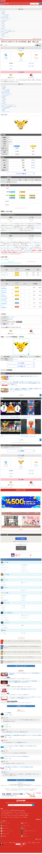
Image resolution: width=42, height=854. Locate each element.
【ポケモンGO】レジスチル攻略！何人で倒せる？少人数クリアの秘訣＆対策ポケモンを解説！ (21, 652)
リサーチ (35, 6)
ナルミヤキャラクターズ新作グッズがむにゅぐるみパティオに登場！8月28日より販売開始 (14, 815)
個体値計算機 (23, 595)
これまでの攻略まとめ (4, 627)
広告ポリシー (25, 842)
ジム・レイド (11, 261)
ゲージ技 (3, 24)
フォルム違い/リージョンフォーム (7, 29)
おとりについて (3, 605)
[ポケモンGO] (3, 1)
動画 (3, 35)
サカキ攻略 (23, 605)
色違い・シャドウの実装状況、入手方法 (8, 31)
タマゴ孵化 (23, 597)
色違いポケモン (3, 595)
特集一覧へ (21, 529)
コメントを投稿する (21, 538)
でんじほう (3, 286)
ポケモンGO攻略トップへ (18, 555)
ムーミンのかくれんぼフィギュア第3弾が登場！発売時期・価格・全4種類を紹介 (13, 810)
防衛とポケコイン (24, 590)
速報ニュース (2, 6)
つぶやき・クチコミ (5, 36)
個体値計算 (21, 6)
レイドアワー (23, 567)
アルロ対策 (3, 607)
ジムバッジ (3, 590)
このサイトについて (4, 842)
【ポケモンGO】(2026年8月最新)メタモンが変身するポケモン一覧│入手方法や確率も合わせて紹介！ (21, 647)
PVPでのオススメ (5, 20)
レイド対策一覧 (3, 584)
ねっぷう (3, 305)
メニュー (1, 844)
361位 (33, 167)
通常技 (3, 23)
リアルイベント (3, 571)
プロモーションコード (25, 571)
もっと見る (21, 395)
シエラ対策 (23, 607)
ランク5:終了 (11, 317)
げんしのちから (4, 298)
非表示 (22, 9)
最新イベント (7, 6)
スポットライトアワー (4, 567)
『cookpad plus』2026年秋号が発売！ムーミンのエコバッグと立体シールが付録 (13, 812)
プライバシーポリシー (19, 842)
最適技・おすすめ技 (4, 17)
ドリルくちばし (4, 302)
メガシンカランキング (4, 617)
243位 (33, 162)
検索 (40, 4)
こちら (23, 541)
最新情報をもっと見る (21, 706)
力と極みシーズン (4, 625)
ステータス (3, 10)
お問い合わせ (38, 842)
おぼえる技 (3, 21)
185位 (33, 160)
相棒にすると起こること (25, 615)
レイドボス (30, 6)
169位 (33, 165)
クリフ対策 (3, 610)
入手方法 (2, 28)
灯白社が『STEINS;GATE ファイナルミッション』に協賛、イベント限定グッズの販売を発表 (14, 813)
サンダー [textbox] (21, 50)
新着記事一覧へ (38, 819)
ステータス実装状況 (5, 14)
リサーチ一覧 (3, 577)
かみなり (3, 294)
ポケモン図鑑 (11, 6)
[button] (21, 347)
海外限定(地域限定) (4, 600)
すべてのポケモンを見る (7, 487)
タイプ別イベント (24, 569)
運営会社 (29, 842)
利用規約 (14, 842)
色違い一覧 (16, 6)
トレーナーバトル (31, 261)
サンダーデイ (15, 359)
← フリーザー (5, 58)
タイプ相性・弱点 (5, 16)
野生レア (2, 597)
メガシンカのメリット (25, 617)
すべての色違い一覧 (21, 366)
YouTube (23, 844)
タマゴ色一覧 (3, 582)
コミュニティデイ (25, 6)
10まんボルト (4, 290)
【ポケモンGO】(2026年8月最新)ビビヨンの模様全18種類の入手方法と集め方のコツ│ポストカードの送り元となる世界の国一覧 (22, 662)
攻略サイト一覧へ (38, 839)
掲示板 (39, 6)
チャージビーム (4, 272)
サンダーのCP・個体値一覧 (21, 173)
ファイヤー (36, 58)
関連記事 (3, 34)
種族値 (3, 13)
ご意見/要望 (10, 842)
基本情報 (3, 12)
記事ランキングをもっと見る (21, 665)
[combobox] (21, 50)
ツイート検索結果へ (21, 450)
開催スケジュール (24, 582)
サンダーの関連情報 (4, 32)
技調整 (22, 625)
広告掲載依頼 (33, 842)
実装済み (11, 319)
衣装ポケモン (23, 600)
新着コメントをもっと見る (21, 780)
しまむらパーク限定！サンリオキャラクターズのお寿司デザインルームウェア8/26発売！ (14, 817)
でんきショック (4, 274)
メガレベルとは (3, 615)
